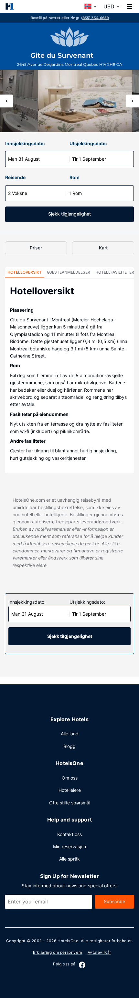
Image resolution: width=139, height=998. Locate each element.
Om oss (70, 778)
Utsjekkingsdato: (88, 143)
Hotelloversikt (24, 272)
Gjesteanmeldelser (68, 272)
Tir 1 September (89, 159)
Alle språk (69, 859)
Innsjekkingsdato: (25, 143)
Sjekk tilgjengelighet (69, 214)
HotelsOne (68, 940)
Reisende (15, 177)
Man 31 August (24, 159)
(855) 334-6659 (95, 17)
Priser (36, 247)
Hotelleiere (70, 790)
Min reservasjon (69, 846)
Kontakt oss (69, 834)
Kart (103, 247)
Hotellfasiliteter (114, 272)
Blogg (69, 746)
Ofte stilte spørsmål (69, 802)
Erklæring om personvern (57, 952)
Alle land (70, 733)
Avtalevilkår (99, 952)
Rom (75, 177)
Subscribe (114, 901)
